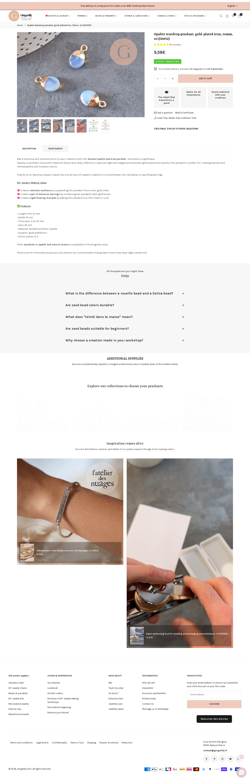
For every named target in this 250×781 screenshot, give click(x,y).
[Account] (227, 15)
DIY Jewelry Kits (16, 698)
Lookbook (52, 688)
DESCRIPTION (29, 148)
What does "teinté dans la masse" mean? (99, 317)
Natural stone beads (19, 714)
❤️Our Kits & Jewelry (56, 16)
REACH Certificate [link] (184, 112)
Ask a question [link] (165, 112)
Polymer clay (15, 709)
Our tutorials (53, 682)
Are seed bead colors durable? (89, 305)
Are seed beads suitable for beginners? (97, 329)
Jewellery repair (116, 709)
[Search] (221, 15)
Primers (82, 16)
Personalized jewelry (19, 704)
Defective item (116, 698)
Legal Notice (42, 742)
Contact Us (148, 704)
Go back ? (114, 693)
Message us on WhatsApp (155, 709)
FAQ (110, 682)
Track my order (116, 688)
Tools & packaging (194, 16)
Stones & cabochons (136, 16)
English (231, 6)
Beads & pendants (105, 16)
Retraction (127, 742)
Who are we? (148, 682)
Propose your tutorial (58, 712)
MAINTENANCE (55, 148)
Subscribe (214, 704)
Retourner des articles (214, 718)
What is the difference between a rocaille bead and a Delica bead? (119, 293)
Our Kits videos (55, 693)
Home (20, 25)
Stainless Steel (16, 682)
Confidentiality (59, 742)
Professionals (149, 698)
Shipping (91, 742)
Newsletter (147, 688)
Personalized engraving (59, 707)
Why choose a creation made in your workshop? (104, 340)
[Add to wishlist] (241, 757)
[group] (81, 74)
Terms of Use (77, 742)
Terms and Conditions (21, 742)
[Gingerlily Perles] (21, 15)
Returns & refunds (108, 742)
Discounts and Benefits (154, 693)
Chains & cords (165, 16)
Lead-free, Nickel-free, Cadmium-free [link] (176, 118)
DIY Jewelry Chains (18, 688)
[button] (136, 75)
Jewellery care (115, 704)
